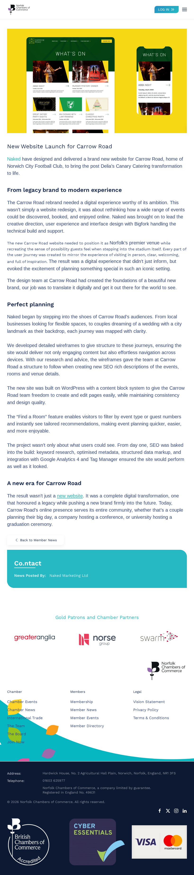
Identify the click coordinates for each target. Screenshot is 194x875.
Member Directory (87, 726)
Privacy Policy (145, 710)
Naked (14, 159)
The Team (16, 726)
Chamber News (21, 710)
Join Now (15, 742)
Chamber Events (22, 701)
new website (70, 495)
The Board (16, 734)
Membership (81, 701)
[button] (184, 9)
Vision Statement (149, 701)
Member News (83, 710)
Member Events (84, 718)
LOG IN (163, 9)
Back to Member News (38, 540)
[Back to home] (19, 9)
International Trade (25, 718)
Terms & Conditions (151, 718)
